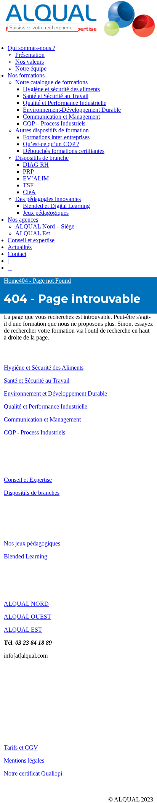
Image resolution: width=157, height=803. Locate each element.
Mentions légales (24, 760)
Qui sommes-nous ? (31, 48)
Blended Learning (25, 556)
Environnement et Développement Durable (55, 393)
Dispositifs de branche (42, 157)
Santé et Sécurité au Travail (55, 96)
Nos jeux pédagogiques (32, 543)
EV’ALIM (36, 178)
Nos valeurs (29, 61)
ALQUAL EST (23, 629)
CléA (29, 192)
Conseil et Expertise (28, 479)
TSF (28, 185)
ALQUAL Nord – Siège (44, 226)
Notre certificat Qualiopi (33, 773)
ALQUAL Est (32, 233)
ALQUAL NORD (26, 603)
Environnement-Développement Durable (72, 109)
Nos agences (23, 219)
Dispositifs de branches (31, 492)
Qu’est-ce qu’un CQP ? (51, 144)
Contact (17, 254)
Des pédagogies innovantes (48, 199)
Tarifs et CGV (21, 747)
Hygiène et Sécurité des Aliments (43, 367)
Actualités (20, 247)
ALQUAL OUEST (27, 616)
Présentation (30, 54)
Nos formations (26, 75)
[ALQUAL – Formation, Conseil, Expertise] (80, 37)
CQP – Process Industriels (54, 123)
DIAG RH (36, 164)
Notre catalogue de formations (51, 82)
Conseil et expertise (31, 240)
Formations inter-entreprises (56, 137)
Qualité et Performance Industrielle (64, 103)
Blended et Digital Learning (56, 206)
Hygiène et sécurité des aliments (61, 89)
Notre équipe (30, 68)
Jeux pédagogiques (46, 212)
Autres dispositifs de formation (52, 130)
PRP (28, 171)
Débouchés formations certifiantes (63, 151)
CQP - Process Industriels (34, 432)
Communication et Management (61, 116)
